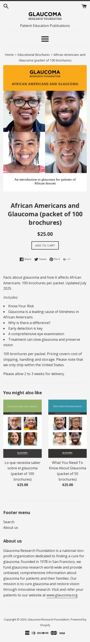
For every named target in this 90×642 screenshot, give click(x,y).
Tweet (42, 259)
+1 (68, 259)
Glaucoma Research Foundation (48, 619)
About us (10, 527)
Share (27, 259)
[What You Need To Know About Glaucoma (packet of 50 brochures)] (67, 429)
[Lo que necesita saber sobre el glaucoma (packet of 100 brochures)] (22, 429)
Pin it (56, 259)
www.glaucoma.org (62, 595)
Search (8, 522)
